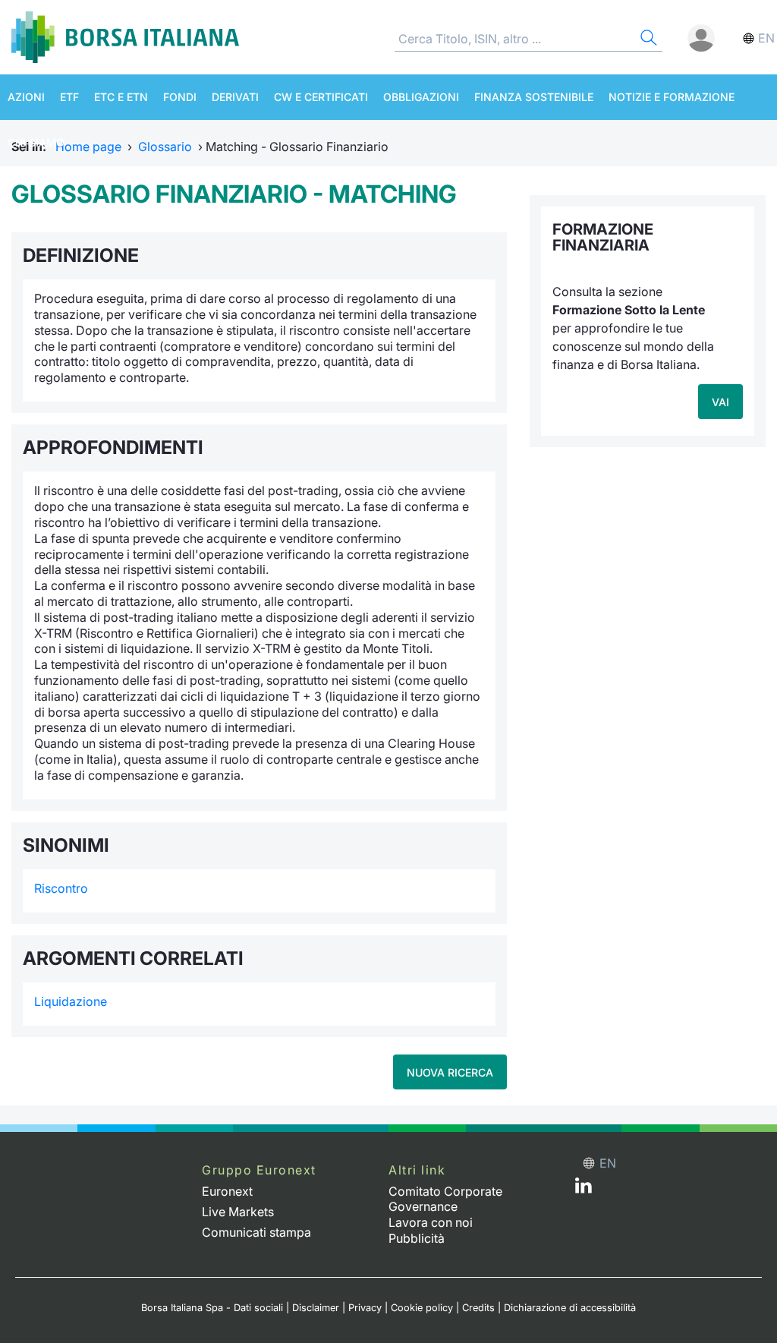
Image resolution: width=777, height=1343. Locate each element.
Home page (88, 146)
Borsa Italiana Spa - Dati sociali (212, 1307)
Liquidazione (70, 1001)
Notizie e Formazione (672, 96)
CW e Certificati (321, 96)
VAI (720, 402)
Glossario (165, 146)
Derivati (235, 96)
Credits (478, 1307)
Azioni (26, 96)
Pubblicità (416, 1238)
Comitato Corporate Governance (445, 1199)
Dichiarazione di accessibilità (570, 1307)
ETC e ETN (121, 96)
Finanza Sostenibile (533, 96)
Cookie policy (422, 1307)
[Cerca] (647, 40)
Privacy (365, 1307)
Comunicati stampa (256, 1232)
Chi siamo (36, 142)
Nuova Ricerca (450, 1072)
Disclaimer (315, 1307)
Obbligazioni (421, 96)
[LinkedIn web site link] (583, 1188)
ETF (69, 96)
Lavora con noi (430, 1222)
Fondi (180, 96)
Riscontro (61, 888)
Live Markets (238, 1211)
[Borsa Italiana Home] (125, 37)
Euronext (227, 1191)
